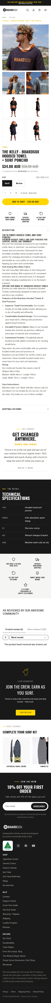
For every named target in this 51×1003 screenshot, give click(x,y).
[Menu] (45, 10)
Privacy (5, 992)
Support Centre (9, 901)
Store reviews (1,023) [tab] (36, 629)
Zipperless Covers (10, 859)
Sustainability (8, 943)
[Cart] (39, 10)
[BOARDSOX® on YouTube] (33, 846)
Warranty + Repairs (11, 914)
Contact (6, 897)
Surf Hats (7, 872)
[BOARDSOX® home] (13, 10)
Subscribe (39, 806)
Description (8, 230)
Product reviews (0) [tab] (14, 629)
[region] (25, 752)
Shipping (6, 918)
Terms (13, 992)
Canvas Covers (9, 863)
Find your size (42, 177)
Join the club (25, 712)
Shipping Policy (24, 992)
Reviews (6, 927)
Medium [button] (19, 183)
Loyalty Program (10, 923)
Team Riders (8, 947)
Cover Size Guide (10, 905)
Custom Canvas (10, 868)
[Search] (27, 10)
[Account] (33, 10)
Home (4, 17)
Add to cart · (25, 201)
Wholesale (7, 965)
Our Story (7, 938)
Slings (5, 881)
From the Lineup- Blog (12, 951)
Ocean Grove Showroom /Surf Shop (19, 960)
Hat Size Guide (9, 910)
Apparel (12, 17)
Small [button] (7, 183)
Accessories (8, 885)
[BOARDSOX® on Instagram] (18, 846)
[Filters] (5, 637)
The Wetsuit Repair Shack (14, 956)
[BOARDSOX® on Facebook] (26, 846)
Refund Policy (38, 992)
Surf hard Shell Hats (11, 876)
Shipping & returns (11, 409)
